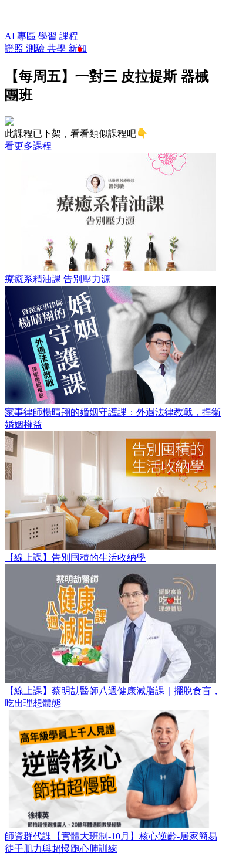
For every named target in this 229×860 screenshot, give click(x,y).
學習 (48, 36)
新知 (77, 48)
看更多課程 (28, 146)
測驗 (36, 48)
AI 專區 (21, 36)
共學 (57, 48)
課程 (68, 36)
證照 (15, 48)
